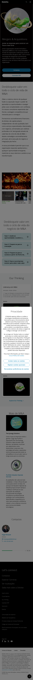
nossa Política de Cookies (16, 356)
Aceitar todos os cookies (16, 361)
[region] (16, 340)
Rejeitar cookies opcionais (16, 365)
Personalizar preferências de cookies (16, 369)
